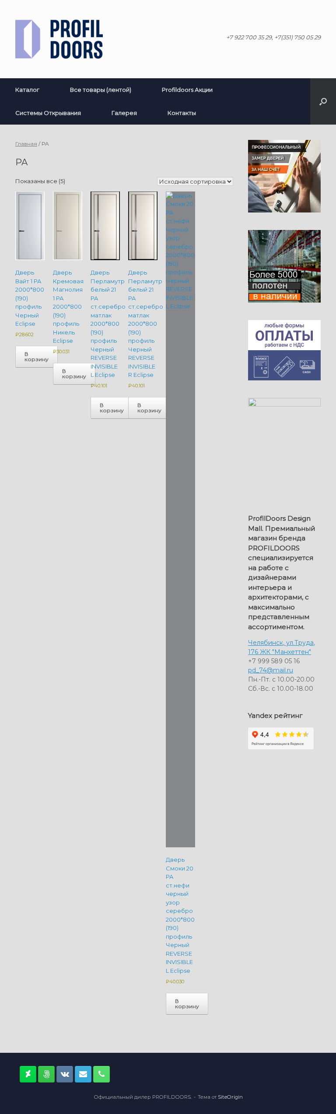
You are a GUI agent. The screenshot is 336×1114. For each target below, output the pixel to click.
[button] (323, 101)
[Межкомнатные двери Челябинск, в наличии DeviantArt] (28, 1074)
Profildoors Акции (187, 89)
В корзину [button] (36, 356)
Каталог (27, 89)
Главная (26, 143)
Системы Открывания (48, 112)
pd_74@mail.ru (270, 670)
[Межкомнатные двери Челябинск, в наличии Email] (83, 1074)
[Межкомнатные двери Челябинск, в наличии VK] (64, 1074)
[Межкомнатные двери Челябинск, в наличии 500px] (46, 1074)
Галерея (124, 112)
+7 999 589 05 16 (274, 661)
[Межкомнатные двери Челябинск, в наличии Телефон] (101, 1074)
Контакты (182, 112)
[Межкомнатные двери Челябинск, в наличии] (59, 39)
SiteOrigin (230, 1097)
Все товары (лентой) (100, 89)
